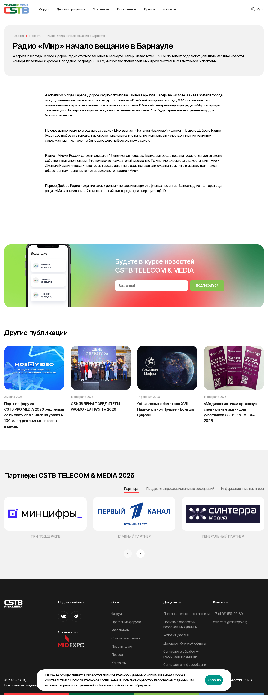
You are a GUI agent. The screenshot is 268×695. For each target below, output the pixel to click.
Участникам (101, 9)
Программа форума (126, 622)
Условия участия (176, 635)
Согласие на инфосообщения (185, 665)
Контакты (169, 9)
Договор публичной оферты (184, 643)
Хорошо (214, 680)
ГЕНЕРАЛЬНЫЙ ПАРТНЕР (223, 536)
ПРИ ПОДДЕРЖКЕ (45, 536)
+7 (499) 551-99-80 (228, 614)
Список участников (126, 638)
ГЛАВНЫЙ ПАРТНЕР (134, 536)
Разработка (233, 680)
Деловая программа (71, 9)
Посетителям (126, 9)
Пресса (149, 9)
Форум (44, 9)
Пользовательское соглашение (187, 614)
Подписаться (207, 285)
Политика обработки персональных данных (154, 680)
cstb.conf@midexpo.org (230, 622)
